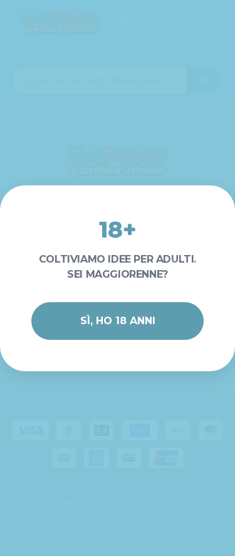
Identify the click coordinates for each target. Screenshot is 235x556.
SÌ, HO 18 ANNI (117, 321)
